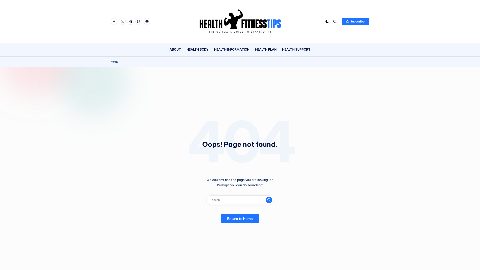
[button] (355, 21)
